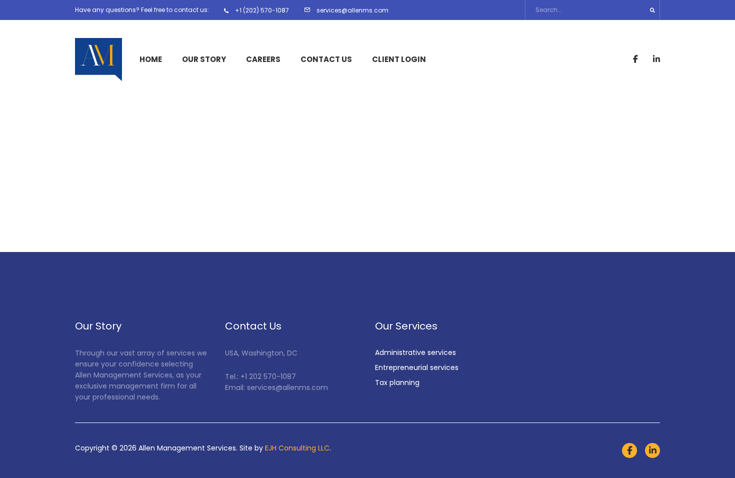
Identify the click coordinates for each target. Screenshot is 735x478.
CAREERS (263, 59)
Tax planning (397, 383)
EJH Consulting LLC (297, 448)
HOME (151, 59)
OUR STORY (204, 59)
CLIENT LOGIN (399, 59)
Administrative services (415, 353)
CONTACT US (326, 59)
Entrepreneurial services (416, 367)
